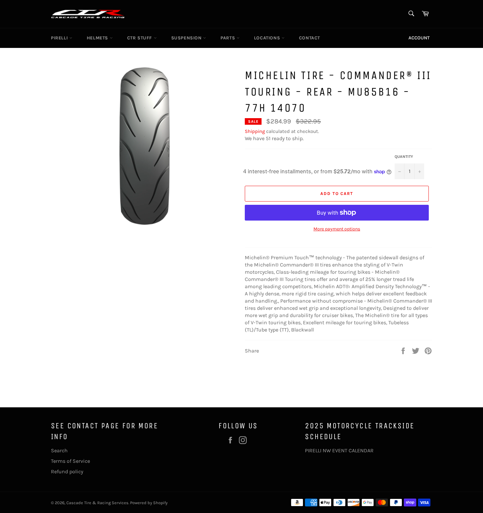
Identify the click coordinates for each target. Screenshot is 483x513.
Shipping (255, 131)
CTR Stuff (140, 38)
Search (59, 450)
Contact (309, 38)
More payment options (336, 229)
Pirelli (60, 38)
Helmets (98, 38)
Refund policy (67, 471)
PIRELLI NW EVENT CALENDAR (339, 450)
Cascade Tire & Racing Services (97, 502)
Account (419, 38)
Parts (228, 38)
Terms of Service (70, 461)
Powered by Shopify (149, 502)
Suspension (187, 38)
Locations (268, 38)
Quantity (404, 156)
